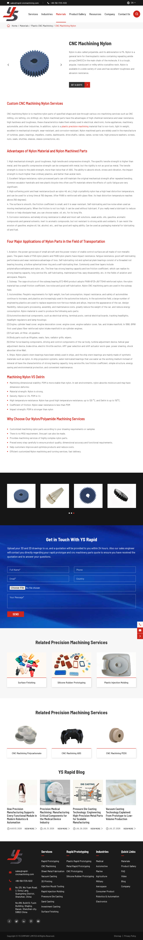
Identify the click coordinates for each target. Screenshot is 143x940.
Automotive (102, 866)
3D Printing (46, 881)
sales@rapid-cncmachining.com (24, 3)
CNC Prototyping (74, 871)
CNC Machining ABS (71, 753)
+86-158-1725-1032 (59, 3)
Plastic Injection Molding (116, 682)
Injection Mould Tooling (52, 886)
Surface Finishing (26, 682)
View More (31, 828)
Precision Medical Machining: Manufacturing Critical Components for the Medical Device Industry (54, 815)
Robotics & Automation (107, 896)
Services (33, 14)
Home (14, 25)
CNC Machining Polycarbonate (26, 753)
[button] (69, 513)
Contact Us (124, 14)
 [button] (8, 65)
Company (110, 14)
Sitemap (117, 936)
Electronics (101, 901)
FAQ (123, 871)
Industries (47, 14)
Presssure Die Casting (52, 896)
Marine (99, 871)
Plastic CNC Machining (42, 25)
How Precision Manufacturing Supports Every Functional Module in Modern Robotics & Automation (22, 815)
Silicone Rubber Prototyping (71, 682)
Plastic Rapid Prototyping (78, 861)
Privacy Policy (130, 936)
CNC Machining (48, 866)
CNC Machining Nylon (65, 25)
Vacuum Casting (49, 876)
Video (124, 876)
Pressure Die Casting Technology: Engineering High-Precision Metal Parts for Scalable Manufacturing (88, 815)
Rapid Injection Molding (52, 891)
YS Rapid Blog (71, 772)
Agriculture (101, 876)
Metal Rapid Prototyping (78, 866)
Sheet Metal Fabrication (52, 871)
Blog (123, 881)
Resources (95, 14)
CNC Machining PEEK (116, 753)
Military (99, 881)
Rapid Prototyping (50, 861)
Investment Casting (50, 906)
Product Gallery (77, 14)
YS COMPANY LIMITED (27, 936)
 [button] (61, 65)
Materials (61, 14)
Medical (99, 861)
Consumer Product (105, 891)
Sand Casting (47, 901)
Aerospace (101, 886)
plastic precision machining (75, 126)
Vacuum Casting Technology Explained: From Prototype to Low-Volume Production (119, 814)
